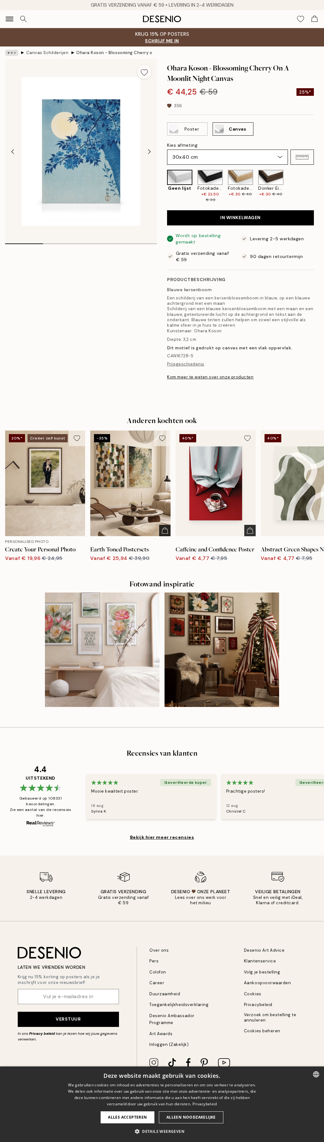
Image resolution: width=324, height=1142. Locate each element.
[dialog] (162, 1104)
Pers (154, 961)
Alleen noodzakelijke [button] (191, 1117)
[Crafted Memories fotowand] (222, 649)
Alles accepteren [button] (127, 1117)
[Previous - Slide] (13, 151)
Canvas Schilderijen (47, 52)
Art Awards (160, 1033)
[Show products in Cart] (314, 19)
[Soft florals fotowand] (102, 649)
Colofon (157, 972)
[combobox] (316, 1074)
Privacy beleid (42, 1033)
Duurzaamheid (164, 994)
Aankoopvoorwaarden (267, 982)
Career (156, 982)
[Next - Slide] (149, 151)
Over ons (159, 950)
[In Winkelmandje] (165, 530)
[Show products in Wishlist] (301, 19)
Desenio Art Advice (264, 950)
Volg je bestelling (262, 972)
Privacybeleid (258, 1004)
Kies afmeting (182, 145)
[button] (302, 157)
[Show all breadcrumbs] (11, 53)
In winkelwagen (240, 217)
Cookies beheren (262, 1031)
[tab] (24, 241)
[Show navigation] (9, 19)
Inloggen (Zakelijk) (169, 1044)
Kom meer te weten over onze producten (210, 377)
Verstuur (68, 1019)
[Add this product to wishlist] (144, 71)
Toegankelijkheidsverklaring (179, 1004)
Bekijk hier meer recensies (162, 837)
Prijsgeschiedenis (185, 364)
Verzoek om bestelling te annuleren (270, 1017)
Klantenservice (260, 961)
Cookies (252, 994)
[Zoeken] (23, 19)
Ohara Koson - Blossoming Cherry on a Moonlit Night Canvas (114, 52)
